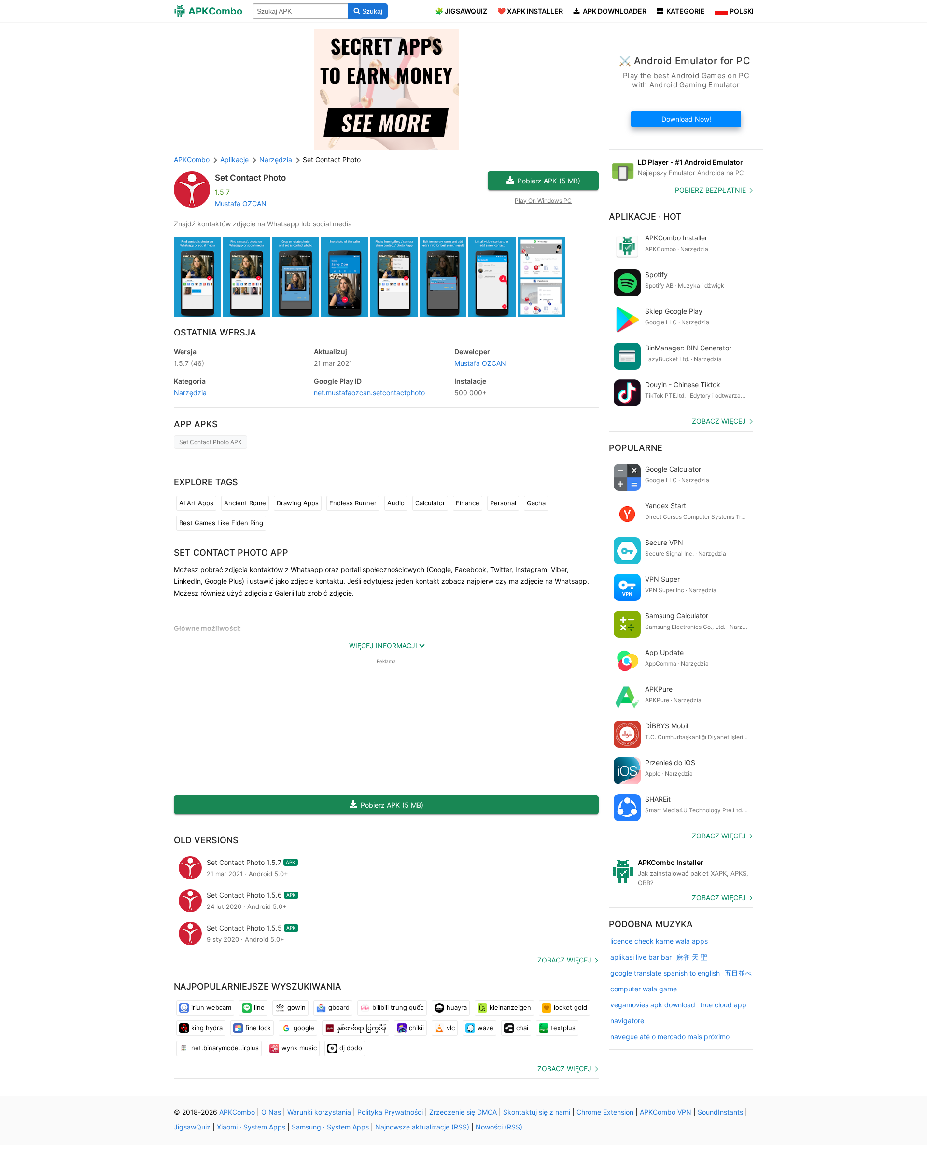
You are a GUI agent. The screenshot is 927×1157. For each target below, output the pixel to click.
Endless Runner (353, 503)
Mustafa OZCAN (241, 203)
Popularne (635, 448)
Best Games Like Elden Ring (221, 523)
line (259, 1007)
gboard (339, 1007)
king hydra (207, 1028)
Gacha (536, 503)
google (304, 1028)
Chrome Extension (604, 1112)
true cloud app (723, 1005)
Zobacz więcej (564, 960)
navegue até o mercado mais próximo (670, 1036)
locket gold (570, 1007)
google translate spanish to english (665, 973)
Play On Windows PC (543, 200)
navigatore (627, 1021)
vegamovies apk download (652, 1005)
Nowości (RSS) (499, 1127)
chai (522, 1028)
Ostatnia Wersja (215, 332)
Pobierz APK (549, 181)
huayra (457, 1007)
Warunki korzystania (319, 1112)
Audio (396, 503)
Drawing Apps (298, 503)
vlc (451, 1028)
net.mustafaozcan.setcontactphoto (369, 393)
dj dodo (350, 1048)
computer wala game (643, 989)
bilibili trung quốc (398, 1007)
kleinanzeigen (510, 1007)
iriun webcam (211, 1007)
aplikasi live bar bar (641, 957)
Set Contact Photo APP (231, 552)
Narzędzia (190, 393)
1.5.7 (189, 363)
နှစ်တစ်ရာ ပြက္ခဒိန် (361, 1028)
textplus (563, 1028)
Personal (503, 503)
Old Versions (206, 840)
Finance (467, 503)
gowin (296, 1007)
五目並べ (738, 973)
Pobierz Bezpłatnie (710, 190)
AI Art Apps (196, 503)
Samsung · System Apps (330, 1127)
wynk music (299, 1048)
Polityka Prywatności (390, 1112)
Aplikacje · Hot (645, 216)
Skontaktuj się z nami (536, 1112)
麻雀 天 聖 (691, 957)
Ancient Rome (245, 503)
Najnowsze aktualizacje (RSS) (422, 1127)
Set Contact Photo (250, 177)
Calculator (430, 503)
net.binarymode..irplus (225, 1048)
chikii (416, 1028)
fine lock (258, 1028)
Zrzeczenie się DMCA (463, 1112)
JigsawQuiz (192, 1127)
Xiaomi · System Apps (251, 1127)
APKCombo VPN (665, 1112)
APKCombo (192, 159)
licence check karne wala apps (659, 941)
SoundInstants (720, 1112)
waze (485, 1028)
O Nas (271, 1112)
